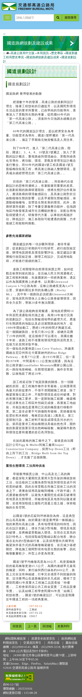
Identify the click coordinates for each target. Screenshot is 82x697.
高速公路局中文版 (22, 53)
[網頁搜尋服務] (58, 17)
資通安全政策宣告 (43, 638)
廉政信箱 (71, 642)
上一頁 (32, 626)
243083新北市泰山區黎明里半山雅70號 (39, 655)
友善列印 (63, 626)
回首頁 (17, 626)
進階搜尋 (70, 17)
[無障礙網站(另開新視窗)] (19, 677)
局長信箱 (53, 642)
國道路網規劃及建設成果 (30, 43)
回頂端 (47, 626)
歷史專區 (57, 53)
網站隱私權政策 (15, 638)
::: (4, 33)
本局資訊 (43, 53)
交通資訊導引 (32, 642)
